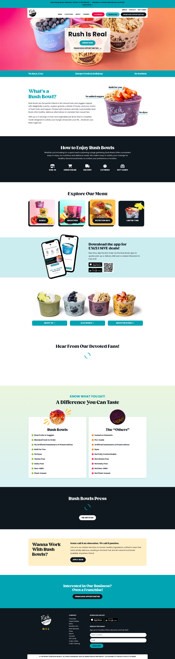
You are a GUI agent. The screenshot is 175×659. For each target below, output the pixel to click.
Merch (71, 634)
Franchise (133, 14)
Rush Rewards (74, 629)
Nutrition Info (73, 626)
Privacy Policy (123, 656)
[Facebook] (43, 629)
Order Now (112, 14)
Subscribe (97, 646)
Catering (98, 14)
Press (71, 631)
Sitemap (133, 656)
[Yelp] (48, 629)
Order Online (73, 641)
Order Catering (74, 644)
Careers (86, 14)
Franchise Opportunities (86, 48)
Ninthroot (100, 656)
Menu (60, 14)
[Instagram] (46, 629)
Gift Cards (72, 639)
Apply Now (78, 559)
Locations (69, 14)
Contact (72, 636)
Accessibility (111, 656)
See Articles (87, 517)
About (78, 14)
